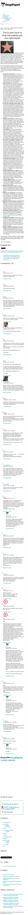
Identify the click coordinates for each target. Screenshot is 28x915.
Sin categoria (5, 844)
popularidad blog (18, 252)
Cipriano (5, 903)
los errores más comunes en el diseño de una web (12, 214)
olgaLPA (5, 574)
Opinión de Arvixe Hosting (8, 874)
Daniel (4, 682)
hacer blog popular (10, 252)
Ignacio (4, 737)
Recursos (5, 838)
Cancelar (9, 278)
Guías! (4, 21)
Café (4, 906)
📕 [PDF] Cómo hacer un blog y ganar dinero (10, 808)
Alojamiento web (6, 822)
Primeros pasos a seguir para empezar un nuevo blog (11, 258)
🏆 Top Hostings (7, 812)
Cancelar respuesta (8, 760)
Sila (4, 605)
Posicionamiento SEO (7, 836)
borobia (4, 553)
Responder (5, 278)
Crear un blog (7, 27)
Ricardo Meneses (6, 465)
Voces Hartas (6, 484)
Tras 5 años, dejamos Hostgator (9, 866)
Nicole (4, 589)
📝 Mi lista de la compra (10, 804)
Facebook (8, 841)
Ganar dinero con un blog (8, 830)
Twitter (7, 842)
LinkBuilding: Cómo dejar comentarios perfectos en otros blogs (13, 895)
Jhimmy (4, 534)
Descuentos (5, 16)
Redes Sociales (6, 840)
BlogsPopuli (8, 515)
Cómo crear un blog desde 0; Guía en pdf (11, 876)
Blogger (7, 20)
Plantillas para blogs (7, 18)
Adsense (7, 831)
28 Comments (10, 250)
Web (20, 250)
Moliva (4, 897)
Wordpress (8, 826)
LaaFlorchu (5, 720)
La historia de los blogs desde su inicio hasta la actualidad (11, 256)
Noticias (5, 833)
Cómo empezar (6, 15)
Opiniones (5, 835)
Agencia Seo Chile (7, 894)
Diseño (4, 828)
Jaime (4, 429)
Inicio (4, 14)
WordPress (8, 19)
